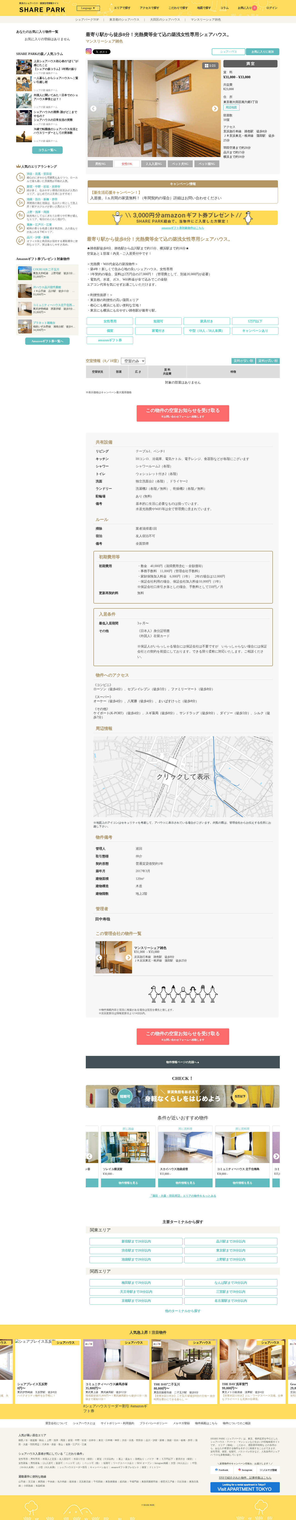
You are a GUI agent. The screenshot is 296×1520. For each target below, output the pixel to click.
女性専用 (110, 321)
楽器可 (59, 1463)
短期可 (158, 321)
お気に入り (246, 7)
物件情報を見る (128, 1183)
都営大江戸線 (167, 1481)
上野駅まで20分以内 (230, 1259)
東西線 (41, 1481)
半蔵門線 (134, 1481)
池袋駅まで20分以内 (136, 1259)
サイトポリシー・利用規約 (117, 1423)
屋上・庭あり (125, 1459)
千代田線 (98, 1481)
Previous (93, 108)
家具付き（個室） (185, 1459)
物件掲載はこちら (206, 1423)
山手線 (21, 1481)
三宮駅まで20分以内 (230, 1291)
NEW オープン (144, 1463)
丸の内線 (62, 1481)
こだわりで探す (178, 7)
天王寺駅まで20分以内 (136, 1291)
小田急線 (28, 1485)
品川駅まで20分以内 (230, 1241)
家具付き (206, 321)
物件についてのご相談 (237, 1423)
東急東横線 (111, 1481)
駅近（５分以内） (106, 1459)
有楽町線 (40, 1485)
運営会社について (56, 1423)
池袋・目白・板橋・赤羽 (179, 1440)
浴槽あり (139, 1459)
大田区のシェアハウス (165, 19)
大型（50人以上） (180, 1463)
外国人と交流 (49, 1459)
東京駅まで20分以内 (230, 1250)
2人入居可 (48, 1463)
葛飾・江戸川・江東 (76, 1444)
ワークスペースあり (123, 1463)
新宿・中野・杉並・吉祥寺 (82, 1440)
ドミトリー (155, 1467)
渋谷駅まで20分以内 (136, 1250)
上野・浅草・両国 (56, 1440)
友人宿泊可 (65, 1459)
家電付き (158, 330)
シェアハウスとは (84, 1423)
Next (215, 108)
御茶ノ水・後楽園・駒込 (31, 1440)
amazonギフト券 (110, 340)
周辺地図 (231, 107)
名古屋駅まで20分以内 (231, 1300)
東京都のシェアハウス (124, 19)
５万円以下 (167, 1459)
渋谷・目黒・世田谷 (132, 1440)
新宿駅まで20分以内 (136, 1241)
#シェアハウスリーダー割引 (106, 1406)
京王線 (31, 1481)
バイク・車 (153, 1459)
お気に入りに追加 (263, 51)
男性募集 (35, 1463)
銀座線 (72, 1481)
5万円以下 (255, 321)
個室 (110, 330)
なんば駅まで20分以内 (231, 1282)
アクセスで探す (149, 7)
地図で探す (204, 7)
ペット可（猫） (92, 1463)
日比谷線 (181, 1481)
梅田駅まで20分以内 (136, 1282)
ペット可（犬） (73, 1463)
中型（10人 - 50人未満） (207, 330)
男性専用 (35, 1459)
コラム (224, 7)
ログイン (272, 7)
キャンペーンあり (255, 330)
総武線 (123, 1481)
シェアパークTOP (87, 19)
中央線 (51, 1481)
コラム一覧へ (47, 150)
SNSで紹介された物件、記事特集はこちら (245, 1477)
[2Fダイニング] (154, 108)
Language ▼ (88, 8)
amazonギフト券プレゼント (125, 1467)
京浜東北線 (85, 1481)
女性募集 (23, 1463)
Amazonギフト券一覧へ (47, 341)
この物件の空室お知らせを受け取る (183, 413)
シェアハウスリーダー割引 (73, 1467)
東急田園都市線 (150, 1481)
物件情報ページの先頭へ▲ (183, 1062)
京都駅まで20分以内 (136, 1300)
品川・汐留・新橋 (155, 1440)
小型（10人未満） (47, 1467)
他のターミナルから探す (183, 1311)
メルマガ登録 (181, 1423)
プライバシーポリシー (153, 1423)
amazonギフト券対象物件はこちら (183, 228)
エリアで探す (122, 7)
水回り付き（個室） (84, 1459)
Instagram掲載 (161, 1463)
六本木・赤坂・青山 (52, 1444)
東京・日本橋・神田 (109, 1440)
